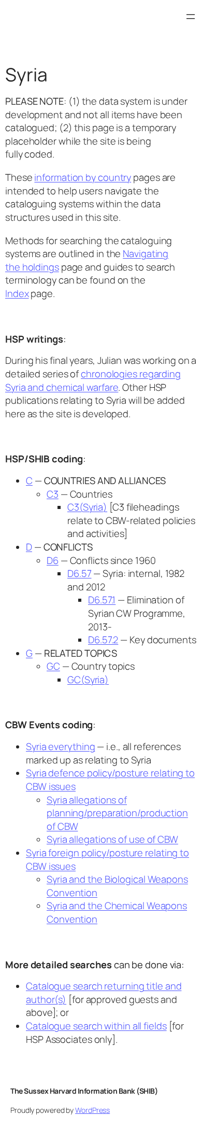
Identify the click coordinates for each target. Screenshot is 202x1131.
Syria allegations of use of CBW (112, 839)
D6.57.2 (103, 639)
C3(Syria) (87, 507)
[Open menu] (190, 16)
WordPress (92, 1110)
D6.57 (79, 573)
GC (53, 666)
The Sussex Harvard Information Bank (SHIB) (83, 1091)
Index (17, 293)
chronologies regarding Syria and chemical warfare (93, 380)
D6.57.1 (102, 599)
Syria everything (60, 746)
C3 (53, 494)
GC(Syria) (88, 679)
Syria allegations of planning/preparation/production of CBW (117, 813)
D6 (53, 560)
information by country (82, 177)
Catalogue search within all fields (96, 1026)
